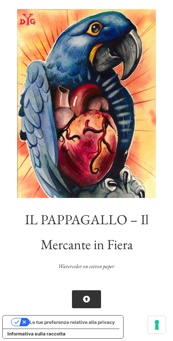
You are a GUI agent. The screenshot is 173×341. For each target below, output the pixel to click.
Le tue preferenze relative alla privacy (72, 322)
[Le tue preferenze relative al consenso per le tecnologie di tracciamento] (157, 325)
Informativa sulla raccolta (36, 333)
